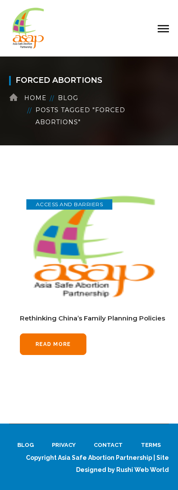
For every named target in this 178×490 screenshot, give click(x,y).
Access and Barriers (69, 204)
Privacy (64, 445)
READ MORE (53, 344)
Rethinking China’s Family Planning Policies (92, 318)
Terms (151, 445)
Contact (108, 445)
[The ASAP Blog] (28, 28)
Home (35, 98)
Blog (68, 98)
